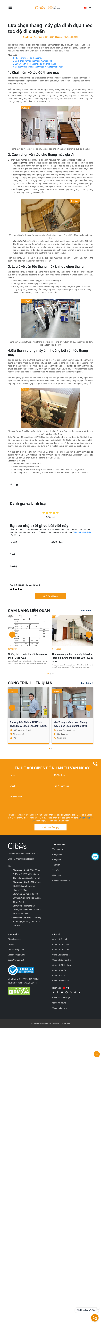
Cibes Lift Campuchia (61, 960)
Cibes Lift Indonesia (61, 955)
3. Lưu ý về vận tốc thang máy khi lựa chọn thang (34, 64)
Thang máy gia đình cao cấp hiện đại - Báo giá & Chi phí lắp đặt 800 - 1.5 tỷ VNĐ (72, 658)
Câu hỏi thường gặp (61, 880)
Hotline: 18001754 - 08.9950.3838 (23, 854)
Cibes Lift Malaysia (60, 981)
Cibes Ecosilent (14, 939)
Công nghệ (57, 854)
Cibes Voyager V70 (16, 960)
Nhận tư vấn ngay (50, 827)
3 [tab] (53, 673)
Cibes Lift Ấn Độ (59, 970)
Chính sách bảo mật (61, 997)
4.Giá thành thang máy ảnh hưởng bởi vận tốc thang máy (38, 67)
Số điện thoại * (57, 542)
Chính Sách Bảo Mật (82, 532)
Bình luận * (14, 566)
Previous (12, 635)
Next (89, 635)
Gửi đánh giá (50, 596)
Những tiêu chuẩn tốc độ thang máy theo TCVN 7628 (27, 656)
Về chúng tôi (57, 849)
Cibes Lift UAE (58, 975)
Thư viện (56, 865)
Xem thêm (86, 610)
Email (12, 554)
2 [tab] (50, 673)
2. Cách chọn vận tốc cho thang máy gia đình (33, 61)
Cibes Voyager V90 (16, 949)
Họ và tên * (14, 542)
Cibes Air (12, 944)
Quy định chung (59, 1003)
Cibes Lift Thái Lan (60, 949)
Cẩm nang (56, 875)
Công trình (56, 859)
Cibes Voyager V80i (16, 955)
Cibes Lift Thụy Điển (61, 944)
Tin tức (55, 870)
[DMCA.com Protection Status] (19, 991)
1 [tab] (48, 673)
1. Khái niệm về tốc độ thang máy (28, 58)
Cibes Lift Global (59, 939)
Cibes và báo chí (59, 1008)
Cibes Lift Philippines (61, 965)
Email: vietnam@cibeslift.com (21, 859)
